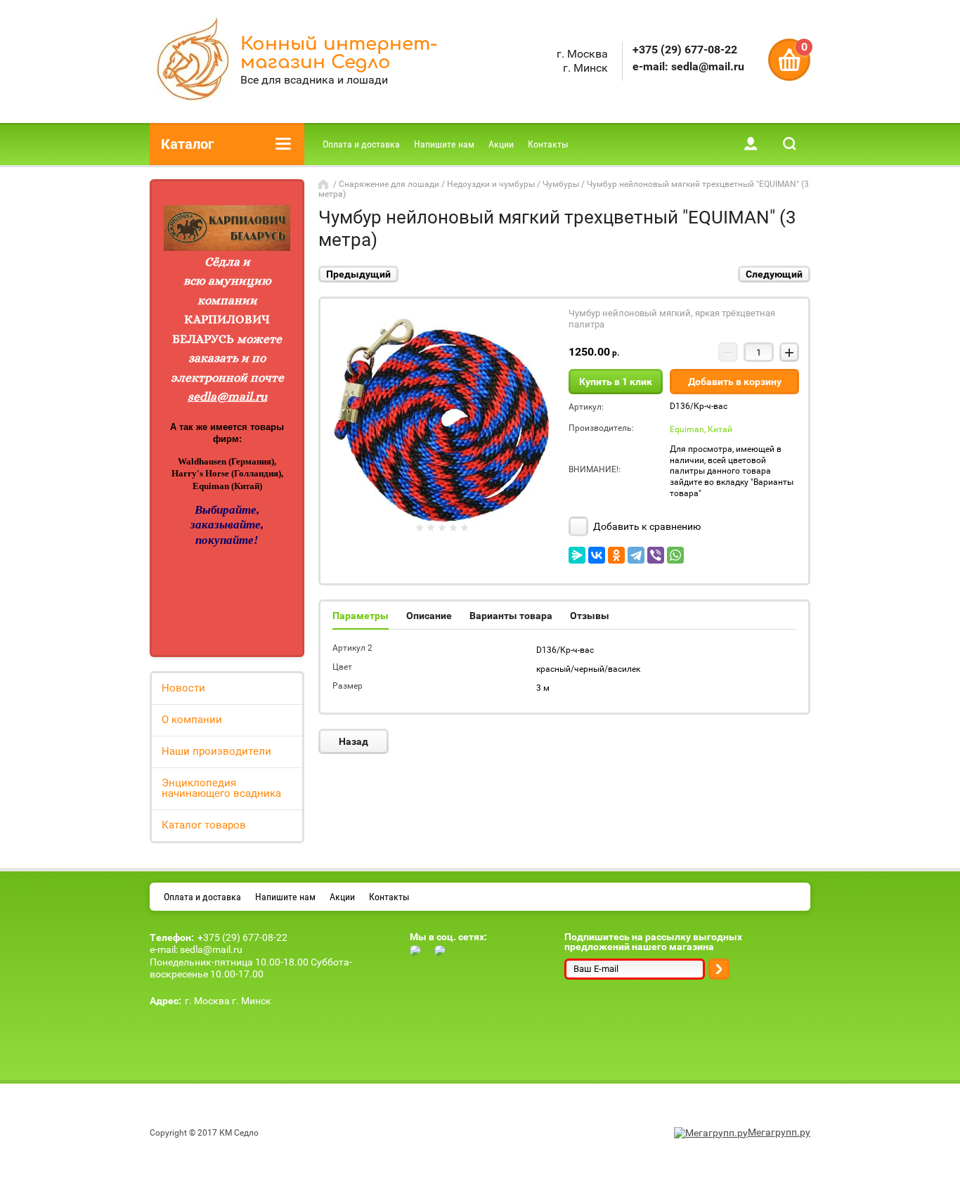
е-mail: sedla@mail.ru (688, 66)
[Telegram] (636, 555)
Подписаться (718, 969)
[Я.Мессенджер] (577, 555)
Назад (353, 741)
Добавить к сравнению (646, 526)
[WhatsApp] (675, 555)
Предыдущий (358, 274)
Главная (324, 184)
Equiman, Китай (701, 429)
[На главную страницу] (191, 61)
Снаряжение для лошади (389, 184)
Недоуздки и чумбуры (491, 184)
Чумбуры (561, 184)
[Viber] (655, 555)
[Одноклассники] (616, 555)
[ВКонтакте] (596, 555)
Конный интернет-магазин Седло (338, 53)
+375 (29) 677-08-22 (685, 49)
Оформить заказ (789, 60)
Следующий (774, 274)
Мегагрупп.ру (779, 1132)
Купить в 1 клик (615, 381)
